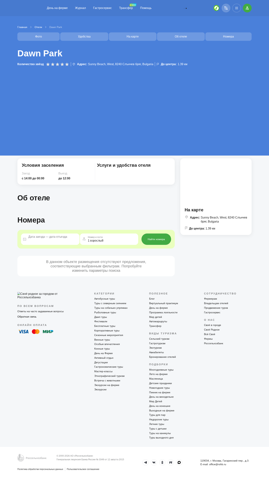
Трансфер (126, 8)
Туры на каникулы (160, 433)
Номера (228, 36)
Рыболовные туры (105, 312)
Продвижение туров (216, 307)
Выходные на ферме (161, 410)
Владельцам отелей (216, 303)
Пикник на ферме (159, 392)
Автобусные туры (104, 298)
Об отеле (181, 36)
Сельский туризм (159, 338)
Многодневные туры (161, 369)
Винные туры (102, 339)
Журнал (80, 8)
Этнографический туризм (109, 375)
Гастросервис (102, 8)
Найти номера (156, 239)
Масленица (156, 378)
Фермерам (210, 298)
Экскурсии (100, 389)
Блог (152, 298)
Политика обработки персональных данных (40, 469)
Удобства (84, 36)
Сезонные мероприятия (108, 335)
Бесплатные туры (104, 325)
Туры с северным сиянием (110, 303)
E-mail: (213, 464)
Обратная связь (26, 316)
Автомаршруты (158, 321)
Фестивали (100, 321)
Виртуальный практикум (163, 303)
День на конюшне (159, 405)
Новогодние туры (159, 387)
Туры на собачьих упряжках (111, 307)
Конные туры (102, 348)
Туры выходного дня (161, 437)
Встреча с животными (107, 380)
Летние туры (156, 424)
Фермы (208, 338)
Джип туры (100, 316)
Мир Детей (155, 401)
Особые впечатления (107, 344)
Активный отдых (103, 357)
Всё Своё (209, 334)
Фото (38, 36)
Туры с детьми (158, 428)
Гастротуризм (157, 343)
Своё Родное (212, 329)
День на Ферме (103, 353)
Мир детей (155, 316)
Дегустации (101, 362)
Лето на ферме (158, 374)
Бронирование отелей (162, 356)
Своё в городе (212, 325)
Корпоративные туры (106, 330)
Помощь (146, 8)
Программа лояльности (163, 312)
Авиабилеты (156, 352)
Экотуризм (155, 347)
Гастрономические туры (108, 366)
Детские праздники (160, 383)
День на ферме (57, 8)
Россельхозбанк (213, 343)
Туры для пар (157, 414)
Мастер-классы (103, 371)
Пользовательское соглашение (83, 469)
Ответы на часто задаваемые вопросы (40, 311)
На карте (133, 36)
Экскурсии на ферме (106, 385)
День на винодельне (161, 396)
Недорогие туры (159, 419)
